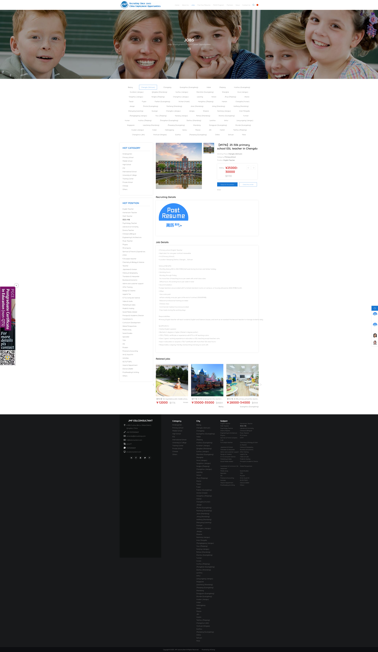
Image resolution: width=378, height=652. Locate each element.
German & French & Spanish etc (134, 251)
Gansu (184, 130)
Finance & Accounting (130, 351)
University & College (130, 175)
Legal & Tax (127, 294)
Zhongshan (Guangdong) (169, 120)
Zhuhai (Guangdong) (150, 106)
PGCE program (218, 5)
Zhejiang (222, 87)
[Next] (261, 385)
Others (125, 189)
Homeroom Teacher (130, 212)
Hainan (224, 101)
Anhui (226, 120)
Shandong (197, 125)
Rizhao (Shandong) (203, 115)
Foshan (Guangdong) (162, 101)
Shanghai (225, 92)
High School (127, 164)
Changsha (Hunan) (242, 101)
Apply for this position (227, 184)
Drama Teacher (128, 230)
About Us (185, 5)
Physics (125, 244)
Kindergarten (127, 154)
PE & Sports (127, 248)
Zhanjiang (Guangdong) (198, 134)
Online (217, 134)
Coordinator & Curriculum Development (131, 320)
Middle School (127, 161)
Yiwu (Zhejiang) (161, 115)
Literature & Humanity (130, 227)
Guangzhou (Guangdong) (189, 87)
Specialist (126, 337)
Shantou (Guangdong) (227, 115)
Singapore (130, 125)
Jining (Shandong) (218, 106)
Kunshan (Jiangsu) (136, 92)
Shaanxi (206, 111)
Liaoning (200, 97)
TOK (124, 340)
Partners (230, 5)
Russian (125, 347)
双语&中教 (126, 219)
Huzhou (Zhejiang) (144, 120)
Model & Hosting (128, 308)
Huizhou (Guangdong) (242, 87)
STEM (125, 255)
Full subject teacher (129, 258)
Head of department (130, 365)
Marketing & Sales (129, 305)
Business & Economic (130, 280)
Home (177, 5)
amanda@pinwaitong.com (136, 436)
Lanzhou (213, 120)
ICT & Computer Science (131, 298)
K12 (124, 168)
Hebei (209, 87)
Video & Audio (128, 301)
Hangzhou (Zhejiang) (205, 101)
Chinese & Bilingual (129, 234)
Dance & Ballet (128, 369)
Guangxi (155, 111)
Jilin (210, 130)
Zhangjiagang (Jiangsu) (138, 115)
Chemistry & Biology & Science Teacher (133, 264)
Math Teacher (127, 216)
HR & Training (127, 287)
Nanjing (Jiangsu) (181, 115)
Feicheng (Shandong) (174, 106)
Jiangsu (192, 111)
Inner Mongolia (244, 111)
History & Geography (130, 273)
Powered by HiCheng (208, 649)
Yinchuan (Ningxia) (160, 134)
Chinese (125, 186)
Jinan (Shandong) (196, 106)
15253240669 (131, 448)
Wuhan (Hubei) (184, 101)
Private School (128, 182)
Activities (126, 358)
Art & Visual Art (128, 354)
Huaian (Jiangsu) (137, 130)
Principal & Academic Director (133, 315)
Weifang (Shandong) (241, 106)
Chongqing (167, 87)
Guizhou (178, 134)
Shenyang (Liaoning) (135, 111)
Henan (213, 97)
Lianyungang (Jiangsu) (245, 120)
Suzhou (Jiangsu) (182, 92)
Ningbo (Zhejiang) (158, 97)
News (238, 5)
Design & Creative (129, 290)
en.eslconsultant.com (133, 452)
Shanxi (247, 97)
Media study (127, 329)
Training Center (128, 178)
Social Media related (130, 312)
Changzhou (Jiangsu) (181, 97)
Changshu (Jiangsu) (173, 111)
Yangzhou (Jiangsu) (136, 97)
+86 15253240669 (132, 432)
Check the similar (248, 184)
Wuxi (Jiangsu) (242, 92)
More (244, 134)
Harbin (222, 130)
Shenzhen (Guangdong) (205, 92)
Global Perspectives (129, 326)
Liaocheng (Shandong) (151, 125)
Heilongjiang (169, 130)
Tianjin (131, 101)
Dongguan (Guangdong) (218, 125)
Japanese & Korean (130, 269)
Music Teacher (128, 241)
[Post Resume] (173, 218)
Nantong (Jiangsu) (224, 111)
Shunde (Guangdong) (243, 125)
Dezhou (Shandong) (194, 120)
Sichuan (231, 134)
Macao (197, 130)
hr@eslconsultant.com (134, 440)
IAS (124, 344)
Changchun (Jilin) (138, 134)
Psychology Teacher (130, 223)
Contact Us (246, 5)
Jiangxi (132, 106)
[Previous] (153, 385)
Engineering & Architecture (132, 237)
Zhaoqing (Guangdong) (176, 125)
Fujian (144, 101)
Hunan (127, 120)
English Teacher (128, 209)
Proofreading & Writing (131, 372)
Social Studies (127, 333)
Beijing (130, 87)
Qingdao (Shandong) (159, 92)
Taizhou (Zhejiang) (240, 130)
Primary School (128, 157)
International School (130, 171)
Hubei (154, 130)
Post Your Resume (203, 5)
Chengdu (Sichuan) (148, 87)
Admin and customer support (133, 283)
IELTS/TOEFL (127, 361)
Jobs (193, 5)
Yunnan (246, 115)
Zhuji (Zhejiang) (230, 97)
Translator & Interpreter (131, 276)
